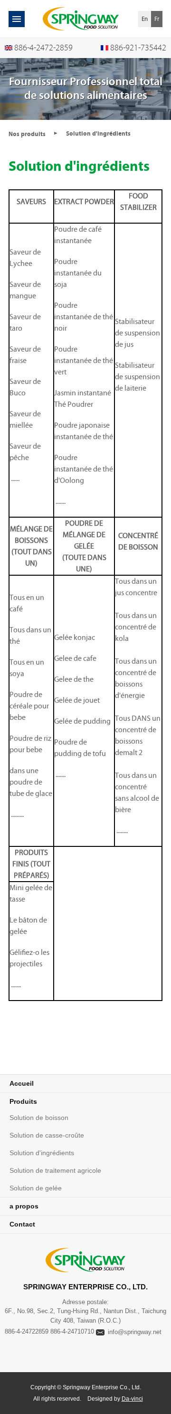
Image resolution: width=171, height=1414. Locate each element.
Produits (23, 1101)
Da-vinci (132, 1398)
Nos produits (27, 134)
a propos (24, 1206)
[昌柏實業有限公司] (81, 18)
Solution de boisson (39, 1117)
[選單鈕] (17, 19)
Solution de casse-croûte (47, 1135)
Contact (22, 1224)
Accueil (22, 1083)
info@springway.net (135, 1331)
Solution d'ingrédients (42, 1153)
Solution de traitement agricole (55, 1170)
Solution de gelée (36, 1188)
